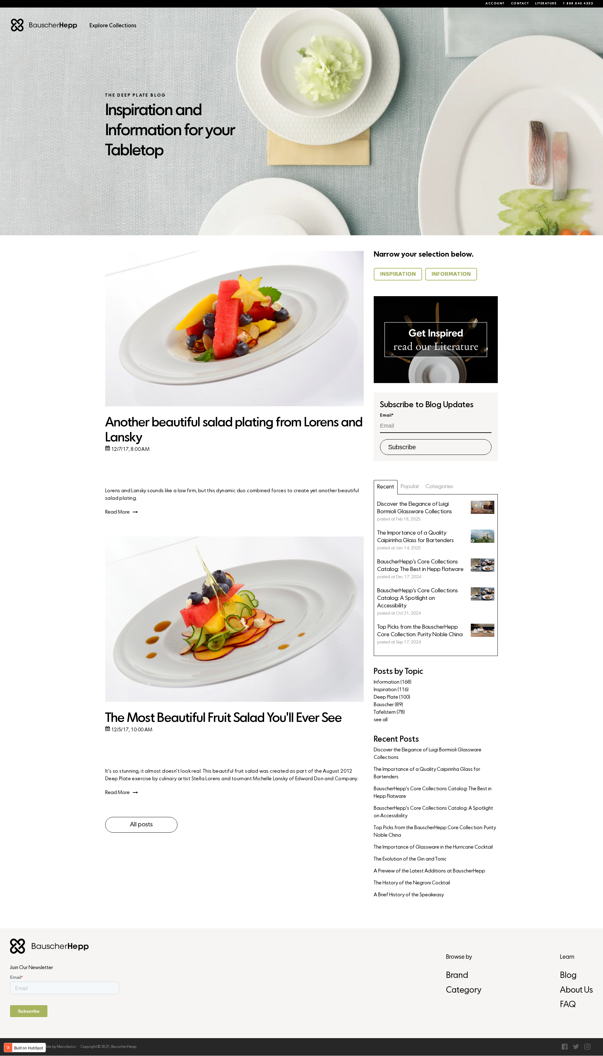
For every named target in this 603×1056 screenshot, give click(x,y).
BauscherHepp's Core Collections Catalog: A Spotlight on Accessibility (433, 812)
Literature (546, 3)
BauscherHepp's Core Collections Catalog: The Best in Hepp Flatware (433, 793)
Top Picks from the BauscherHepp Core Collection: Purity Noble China (435, 831)
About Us (576, 990)
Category (463, 990)
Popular (410, 487)
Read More (117, 512)
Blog (568, 976)
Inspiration (391, 689)
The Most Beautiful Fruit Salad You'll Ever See (223, 718)
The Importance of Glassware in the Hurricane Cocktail (433, 847)
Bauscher (388, 704)
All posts (141, 825)
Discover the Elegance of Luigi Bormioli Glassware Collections (427, 754)
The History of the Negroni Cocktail (412, 883)
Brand (457, 976)
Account (495, 3)
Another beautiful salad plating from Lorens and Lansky (233, 430)
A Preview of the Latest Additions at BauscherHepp (429, 871)
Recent (385, 487)
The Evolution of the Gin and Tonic (410, 859)
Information (392, 682)
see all (381, 720)
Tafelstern (389, 712)
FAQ (568, 1005)
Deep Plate (392, 697)
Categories (439, 487)
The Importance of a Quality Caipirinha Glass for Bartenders (427, 773)
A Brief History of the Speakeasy (409, 895)
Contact (520, 3)
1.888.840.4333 (578, 3)
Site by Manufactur (60, 1047)
